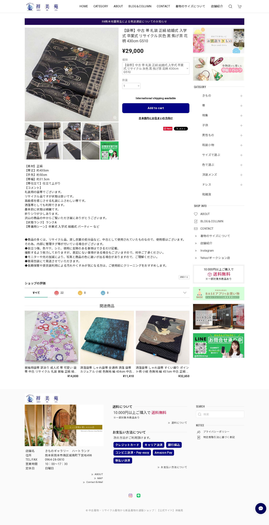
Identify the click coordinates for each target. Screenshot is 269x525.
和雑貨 (206, 194)
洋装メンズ (209, 174)
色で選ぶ (208, 165)
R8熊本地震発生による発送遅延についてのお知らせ (134, 21)
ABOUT (118, 6)
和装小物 (208, 145)
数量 (125, 80)
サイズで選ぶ (211, 155)
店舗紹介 (217, 6)
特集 (205, 115)
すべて (36, 292)
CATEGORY (101, 6)
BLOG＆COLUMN (139, 6)
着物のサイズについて (190, 6)
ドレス (206, 184)
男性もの (208, 135)
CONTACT (163, 6)
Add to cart (156, 108)
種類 (125, 59)
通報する (184, 277)
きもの (206, 95)
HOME (83, 6)
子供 (205, 125)
